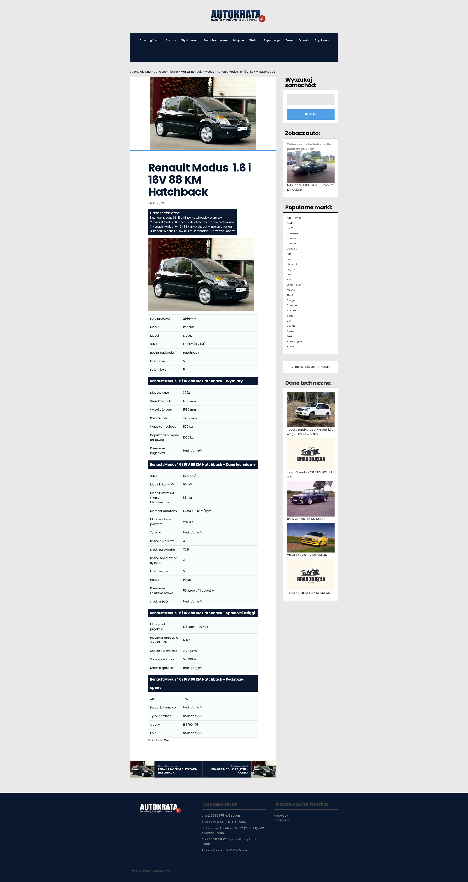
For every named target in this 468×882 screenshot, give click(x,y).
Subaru (291, 326)
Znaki (289, 40)
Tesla (290, 336)
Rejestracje (272, 40)
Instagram (281, 820)
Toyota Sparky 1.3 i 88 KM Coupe (225, 850)
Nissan (291, 290)
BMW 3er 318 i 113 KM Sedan (306, 519)
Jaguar (291, 269)
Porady (171, 40)
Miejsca (238, 40)
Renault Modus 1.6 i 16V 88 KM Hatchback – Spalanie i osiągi (192, 226)
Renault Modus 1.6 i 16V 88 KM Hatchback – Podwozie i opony (194, 231)
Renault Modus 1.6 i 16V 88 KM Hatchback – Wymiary (187, 218)
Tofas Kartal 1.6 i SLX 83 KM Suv (308, 593)
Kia (289, 279)
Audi (289, 223)
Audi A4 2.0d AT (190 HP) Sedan (224, 822)
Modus (209, 72)
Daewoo (292, 248)
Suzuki (291, 331)
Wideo (253, 40)
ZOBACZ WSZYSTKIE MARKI (311, 367)
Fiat (289, 254)
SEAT (290, 321)
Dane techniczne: (308, 383)
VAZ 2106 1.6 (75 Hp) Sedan (221, 816)
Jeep (290, 274)
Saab (290, 315)
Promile (304, 40)
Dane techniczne (216, 40)
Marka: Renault (191, 72)
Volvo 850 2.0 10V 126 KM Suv (307, 555)
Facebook (281, 816)
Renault (291, 310)
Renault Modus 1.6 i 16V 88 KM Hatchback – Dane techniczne (193, 222)
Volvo (290, 346)
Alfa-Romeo (294, 218)
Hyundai (292, 264)
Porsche (292, 305)
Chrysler (292, 238)
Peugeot (292, 300)
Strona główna (150, 40)
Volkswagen (294, 341)
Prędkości (322, 40)
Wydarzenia (189, 40)
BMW (290, 228)
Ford (289, 259)
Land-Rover (294, 285)
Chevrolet (293, 233)
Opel (290, 295)
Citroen (291, 243)
